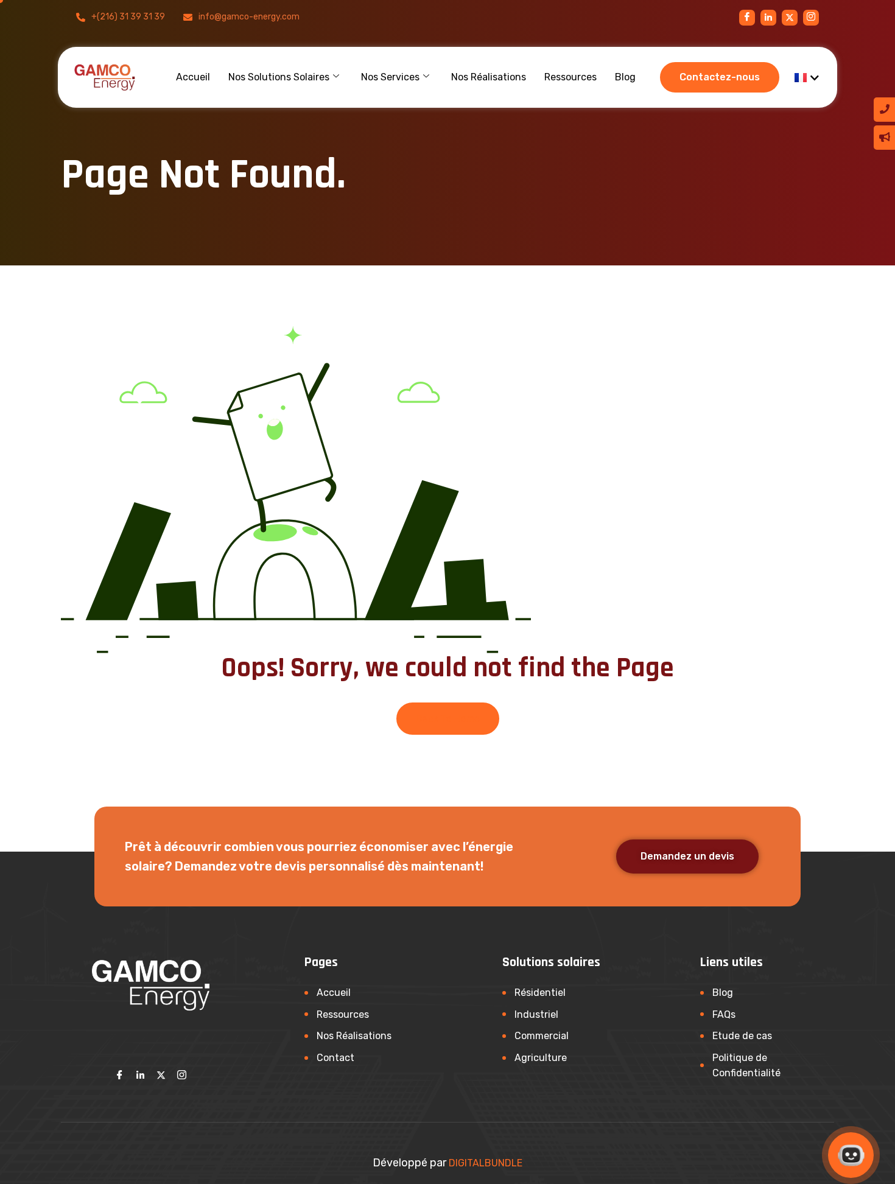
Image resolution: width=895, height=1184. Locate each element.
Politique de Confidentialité (746, 1065)
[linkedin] (768, 18)
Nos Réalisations (488, 77)
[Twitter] (161, 1075)
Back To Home (448, 718)
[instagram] (790, 18)
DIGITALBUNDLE (485, 1163)
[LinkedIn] (141, 1075)
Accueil (193, 77)
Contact (335, 1057)
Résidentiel (540, 992)
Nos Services (390, 77)
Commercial (541, 1036)
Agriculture (540, 1057)
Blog (625, 77)
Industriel (536, 1014)
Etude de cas (742, 1036)
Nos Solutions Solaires (278, 77)
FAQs (723, 1014)
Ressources (570, 77)
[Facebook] (747, 18)
